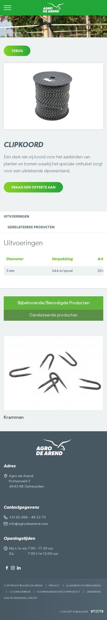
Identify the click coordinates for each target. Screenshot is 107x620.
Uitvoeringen (16, 216)
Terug (17, 51)
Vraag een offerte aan (33, 187)
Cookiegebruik (20, 591)
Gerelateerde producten (30, 227)
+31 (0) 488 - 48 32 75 (27, 517)
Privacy (54, 585)
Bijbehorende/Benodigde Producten (54, 303)
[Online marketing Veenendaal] (97, 613)
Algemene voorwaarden (83, 585)
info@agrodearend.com (28, 524)
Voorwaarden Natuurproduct (58, 591)
